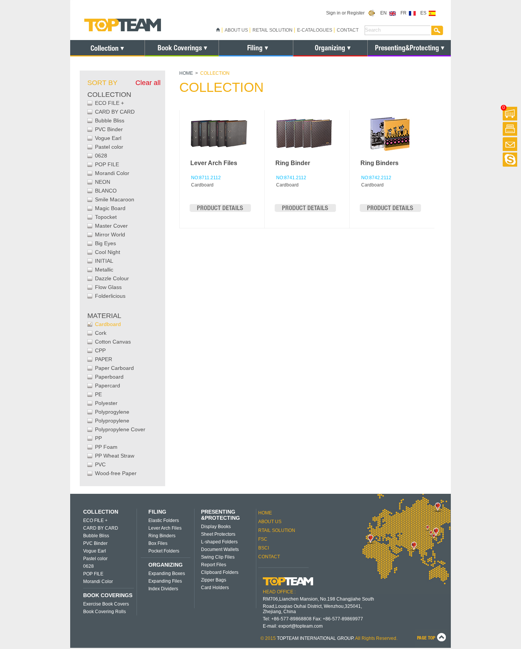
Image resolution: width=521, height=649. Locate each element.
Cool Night (107, 252)
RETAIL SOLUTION (272, 30)
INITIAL (104, 261)
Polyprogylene (112, 412)
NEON (102, 182)
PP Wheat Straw (114, 456)
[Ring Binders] (390, 210)
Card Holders (215, 587)
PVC (100, 464)
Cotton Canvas (113, 342)
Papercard (107, 385)
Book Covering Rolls (104, 611)
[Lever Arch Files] (220, 210)
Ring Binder (292, 163)
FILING (157, 512)
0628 (101, 156)
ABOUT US (236, 30)
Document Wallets (220, 549)
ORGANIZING (165, 565)
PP (98, 438)
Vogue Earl (108, 138)
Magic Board (110, 208)
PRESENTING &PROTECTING (220, 515)
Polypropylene (112, 421)
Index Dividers (163, 588)
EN (384, 13)
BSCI (263, 548)
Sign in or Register (347, 13)
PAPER (103, 359)
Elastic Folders (163, 520)
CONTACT (348, 30)
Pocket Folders (163, 551)
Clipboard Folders (219, 572)
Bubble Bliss (109, 120)
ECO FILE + (109, 103)
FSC (262, 539)
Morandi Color (112, 173)
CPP (100, 350)
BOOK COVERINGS (107, 595)
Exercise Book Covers (106, 604)
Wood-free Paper (116, 473)
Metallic (104, 270)
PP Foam (106, 447)
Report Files (213, 564)
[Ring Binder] (305, 210)
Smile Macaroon (114, 199)
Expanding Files (165, 581)
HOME (186, 73)
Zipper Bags (213, 580)
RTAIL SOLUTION (276, 530)
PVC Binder (109, 129)
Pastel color (109, 147)
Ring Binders (379, 163)
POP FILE (107, 164)
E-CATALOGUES (314, 30)
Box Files (157, 543)
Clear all (148, 83)
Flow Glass (108, 287)
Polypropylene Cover (120, 429)
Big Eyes (105, 243)
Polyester (106, 403)
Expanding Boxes (166, 573)
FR (404, 13)
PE (98, 394)
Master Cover (111, 226)
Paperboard (109, 377)
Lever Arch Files (213, 163)
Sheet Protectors (218, 534)
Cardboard (108, 324)
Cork (100, 333)
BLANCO (106, 191)
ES (424, 13)
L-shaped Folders (219, 542)
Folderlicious (110, 296)
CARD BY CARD (115, 112)
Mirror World (110, 234)
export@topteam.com (300, 626)
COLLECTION (100, 512)
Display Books (216, 526)
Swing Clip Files (218, 557)
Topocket (106, 217)
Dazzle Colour (112, 278)
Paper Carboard (114, 368)
